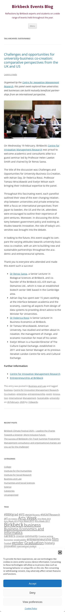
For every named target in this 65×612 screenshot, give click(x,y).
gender (18, 542)
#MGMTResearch (50, 514)
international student (26, 546)
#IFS (21, 514)
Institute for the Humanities (18, 470)
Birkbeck (13, 524)
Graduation (34, 542)
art (6, 518)
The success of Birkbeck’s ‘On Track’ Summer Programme (32, 438)
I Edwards (33, 402)
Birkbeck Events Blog (32, 6)
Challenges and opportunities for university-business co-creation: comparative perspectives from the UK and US (31, 60)
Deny (33, 592)
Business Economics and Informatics (24, 530)
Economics (8, 540)
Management (29, 398)
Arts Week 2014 (11, 521)
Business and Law (37, 386)
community (31, 536)
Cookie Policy (31, 608)
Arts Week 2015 (26, 521)
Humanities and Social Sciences (19, 482)
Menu (32, 26)
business (8, 390)
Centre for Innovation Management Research (35, 374)
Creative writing (45, 536)
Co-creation (10, 394)
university (55, 398)
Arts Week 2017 (42, 521)
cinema (20, 536)
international (15, 398)
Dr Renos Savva (18, 273)
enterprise (21, 394)
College (7, 466)
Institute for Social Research (18, 474)
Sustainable (43, 398)
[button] (60, 552)
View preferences (32, 601)
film (55, 539)
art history (13, 519)
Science (7, 486)
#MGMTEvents (32, 514)
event (49, 394)
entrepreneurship (36, 394)
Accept (32, 583)
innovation (10, 546)
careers (9, 536)
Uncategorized (11, 494)
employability (20, 539)
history (49, 543)
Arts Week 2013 (44, 519)
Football (7, 543)
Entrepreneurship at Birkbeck (26, 378)
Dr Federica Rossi (19, 317)
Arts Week (27, 518)
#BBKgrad (11, 514)
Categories (9, 490)
